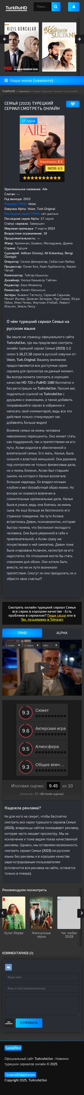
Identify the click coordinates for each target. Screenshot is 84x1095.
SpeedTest (13, 1048)
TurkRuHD (8, 91)
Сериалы (24, 91)
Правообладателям (20, 1075)
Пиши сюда (56, 615)
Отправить (29, 1023)
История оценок (52, 794)
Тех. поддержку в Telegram (42, 619)
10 (59, 178)
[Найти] (56, 6)
